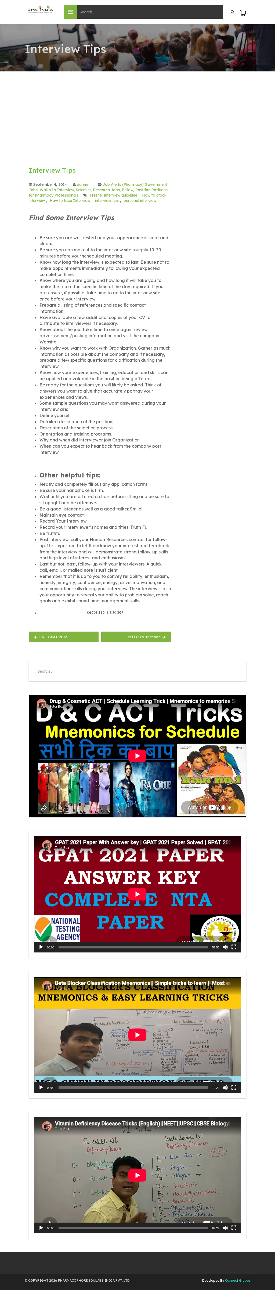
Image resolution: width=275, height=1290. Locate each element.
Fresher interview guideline (113, 195)
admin (82, 184)
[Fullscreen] (234, 947)
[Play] (41, 947)
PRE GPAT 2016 (53, 637)
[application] (137, 894)
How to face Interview (70, 200)
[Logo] (40, 9)
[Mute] (225, 947)
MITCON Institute (144, 637)
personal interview (140, 200)
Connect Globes (237, 1280)
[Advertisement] (137, 111)
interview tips (107, 200)
